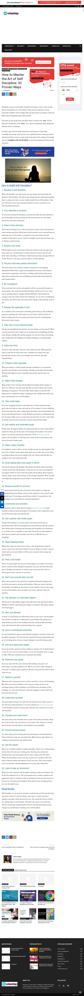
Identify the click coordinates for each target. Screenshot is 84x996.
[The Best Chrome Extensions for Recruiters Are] (46, 895)
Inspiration (66, 46)
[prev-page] (3, 926)
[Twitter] (7, 94)
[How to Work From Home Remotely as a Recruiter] (28, 914)
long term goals (41, 434)
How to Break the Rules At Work (27, 886)
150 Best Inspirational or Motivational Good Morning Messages (45, 950)
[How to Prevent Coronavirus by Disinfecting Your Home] (46, 914)
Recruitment (32, 46)
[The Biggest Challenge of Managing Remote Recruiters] (28, 895)
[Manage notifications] (80, 992)
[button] (80, 46)
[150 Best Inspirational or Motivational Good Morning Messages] (34, 950)
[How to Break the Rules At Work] (28, 879)
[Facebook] (75, 6)
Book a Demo (19, 6)
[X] (2, 498)
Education (8, 50)
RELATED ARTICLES (8, 870)
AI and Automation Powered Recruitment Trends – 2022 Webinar (9, 904)
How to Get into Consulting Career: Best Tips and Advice (42, 848)
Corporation (41, 886)
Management (44, 46)
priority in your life (38, 508)
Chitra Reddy (6, 90)
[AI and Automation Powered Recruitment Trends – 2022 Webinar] (10, 895)
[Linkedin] (78, 6)
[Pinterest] (11, 94)
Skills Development (6, 70)
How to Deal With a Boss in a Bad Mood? (13, 847)
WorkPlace (55, 46)
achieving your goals (46, 705)
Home (3, 55)
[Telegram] (81, 6)
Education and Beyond (22, 68)
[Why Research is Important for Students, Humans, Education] (34, 966)
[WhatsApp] (14, 94)
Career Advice (9, 46)
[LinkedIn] (2, 502)
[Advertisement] (52, 13)
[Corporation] (46, 879)
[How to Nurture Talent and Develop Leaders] (10, 879)
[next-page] (5, 926)
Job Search (20, 46)
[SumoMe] (2, 506)
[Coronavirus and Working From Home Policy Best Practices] (10, 914)
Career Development (13, 68)
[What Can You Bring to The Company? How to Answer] (34, 958)
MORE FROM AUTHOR (20, 870)
